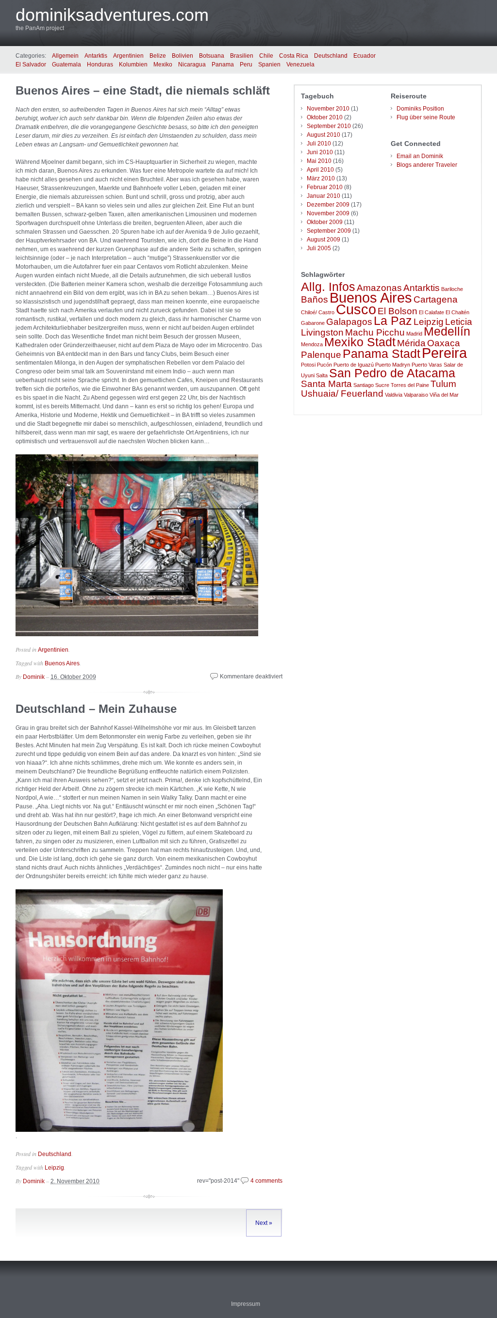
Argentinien (128, 55)
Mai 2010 (319, 161)
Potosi (308, 365)
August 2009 (323, 239)
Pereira (444, 353)
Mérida (411, 343)
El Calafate (431, 312)
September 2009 (329, 230)
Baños (314, 299)
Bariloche (452, 289)
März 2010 (321, 178)
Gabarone (313, 323)
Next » (263, 1223)
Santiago (363, 385)
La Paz (393, 320)
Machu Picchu (375, 332)
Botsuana (211, 55)
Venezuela (300, 64)
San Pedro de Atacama (392, 373)
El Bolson (397, 311)
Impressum (245, 1304)
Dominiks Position (420, 108)
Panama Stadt (381, 353)
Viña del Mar (444, 395)
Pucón (324, 365)
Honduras (100, 64)
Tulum (443, 384)
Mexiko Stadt (360, 342)
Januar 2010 (323, 196)
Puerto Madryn (392, 365)
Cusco (356, 309)
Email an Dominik (420, 156)
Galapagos (349, 322)
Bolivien (182, 55)
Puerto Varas (427, 365)
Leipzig (54, 1167)
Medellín (447, 331)
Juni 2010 (320, 152)
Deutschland (331, 55)
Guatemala (66, 64)
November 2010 (328, 108)
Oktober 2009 (325, 222)
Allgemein (65, 55)
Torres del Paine (410, 385)
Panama (223, 64)
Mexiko (162, 64)
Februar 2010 (325, 187)
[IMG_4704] (119, 1129)
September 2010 (329, 126)
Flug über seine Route (426, 117)
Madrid (414, 334)
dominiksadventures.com (112, 15)
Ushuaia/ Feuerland (342, 393)
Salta (322, 375)
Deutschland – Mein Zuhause (96, 708)
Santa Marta (326, 384)
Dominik (34, 677)
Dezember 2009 (328, 204)
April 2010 (320, 169)
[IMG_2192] (137, 634)
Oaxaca (443, 343)
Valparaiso (416, 395)
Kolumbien (133, 64)
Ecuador (364, 55)
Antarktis (95, 55)
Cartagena (436, 299)
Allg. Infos (328, 286)
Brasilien (241, 55)
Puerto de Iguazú (353, 365)
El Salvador (31, 64)
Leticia (458, 322)
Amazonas (379, 288)
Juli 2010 (319, 143)
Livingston (322, 332)
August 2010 (323, 134)
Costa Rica (293, 55)
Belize (157, 55)
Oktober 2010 (325, 117)
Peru (246, 64)
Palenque (321, 355)
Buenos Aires (62, 663)
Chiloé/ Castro (317, 312)
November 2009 (328, 213)
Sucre (382, 385)
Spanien (269, 64)
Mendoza (312, 344)
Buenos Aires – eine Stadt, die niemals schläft (143, 90)
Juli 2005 (319, 248)
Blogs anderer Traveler (427, 164)
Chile (266, 55)
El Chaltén (457, 312)
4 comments (266, 1180)
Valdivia (393, 395)
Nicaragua (192, 64)
